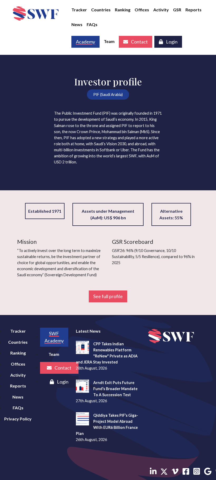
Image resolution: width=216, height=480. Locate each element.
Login (171, 42)
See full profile (108, 296)
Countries (101, 9)
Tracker (79, 9)
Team (109, 41)
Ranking (122, 9)
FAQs (92, 24)
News (76, 24)
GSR (177, 9)
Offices (142, 9)
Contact (139, 42)
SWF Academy (54, 337)
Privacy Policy (18, 418)
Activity (161, 9)
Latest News (88, 330)
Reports (193, 9)
